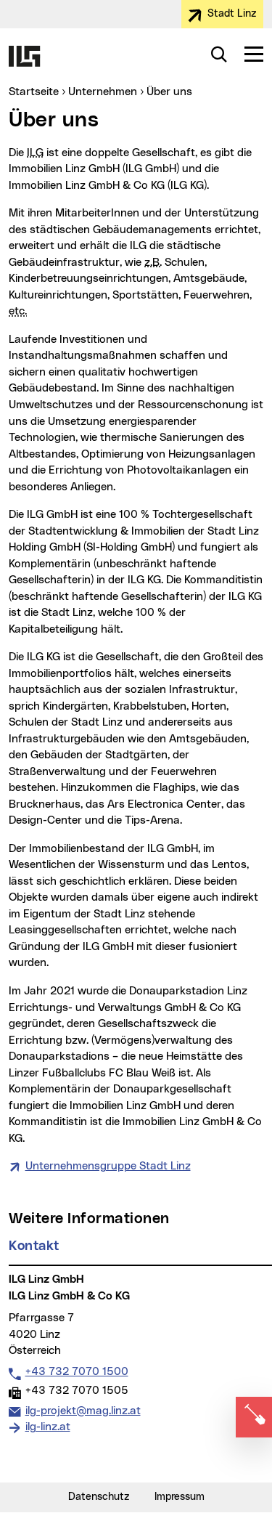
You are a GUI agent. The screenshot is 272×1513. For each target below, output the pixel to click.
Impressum (179, 1497)
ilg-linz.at (47, 1426)
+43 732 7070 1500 (76, 1371)
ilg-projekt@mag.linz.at (83, 1410)
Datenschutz (99, 1497)
